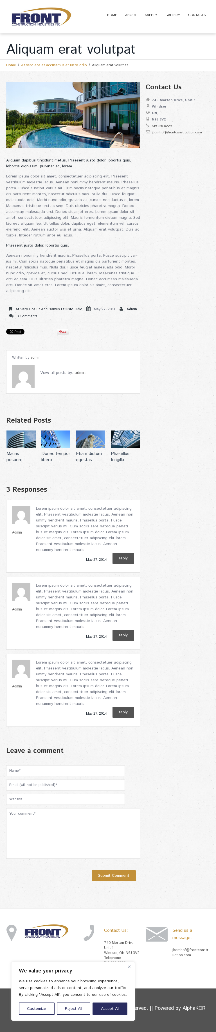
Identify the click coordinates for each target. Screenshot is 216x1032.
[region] (73, 991)
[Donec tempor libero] (56, 439)
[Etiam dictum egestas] (90, 439)
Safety (151, 15)
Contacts (197, 15)
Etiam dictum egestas (89, 456)
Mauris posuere (14, 456)
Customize (36, 1009)
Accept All (110, 1009)
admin (132, 309)
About (131, 15)
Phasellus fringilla (120, 456)
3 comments (27, 316)
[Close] (129, 966)
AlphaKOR (194, 1008)
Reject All (73, 1009)
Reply (123, 558)
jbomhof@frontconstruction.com (177, 132)
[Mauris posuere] (21, 439)
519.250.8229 (162, 126)
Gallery (172, 15)
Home (112, 15)
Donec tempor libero (55, 456)
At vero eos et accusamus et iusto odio (54, 65)
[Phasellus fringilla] (125, 439)
